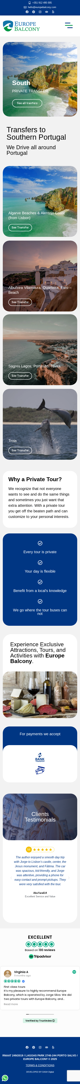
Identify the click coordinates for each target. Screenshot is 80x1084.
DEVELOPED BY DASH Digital (40, 1072)
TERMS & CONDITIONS (40, 1065)
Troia (12, 441)
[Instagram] (40, 12)
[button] (69, 26)
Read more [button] (11, 1004)
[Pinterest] (33, 12)
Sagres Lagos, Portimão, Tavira (34, 366)
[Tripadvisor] (46, 12)
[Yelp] (53, 12)
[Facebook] (27, 12)
